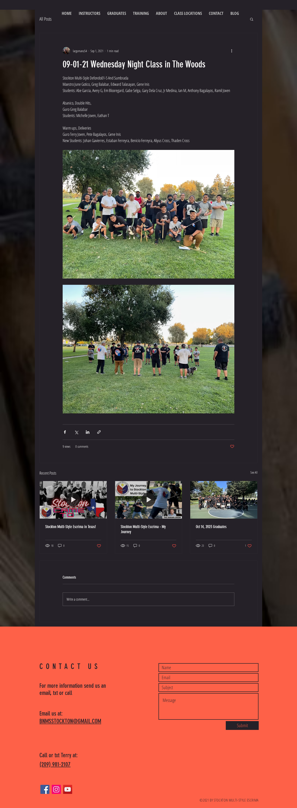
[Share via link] (99, 432)
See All (254, 472)
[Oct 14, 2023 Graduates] (223, 500)
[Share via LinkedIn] (87, 432)
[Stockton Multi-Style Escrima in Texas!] (73, 500)
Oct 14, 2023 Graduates (211, 526)
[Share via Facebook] (65, 432)
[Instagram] (56, 789)
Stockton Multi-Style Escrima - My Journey (143, 529)
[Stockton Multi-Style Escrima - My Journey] (148, 500)
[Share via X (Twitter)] (76, 432)
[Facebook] (44, 789)
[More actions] (231, 51)
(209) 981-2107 (55, 764)
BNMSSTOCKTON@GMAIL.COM (70, 721)
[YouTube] (67, 789)
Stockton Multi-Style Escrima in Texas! (70, 526)
